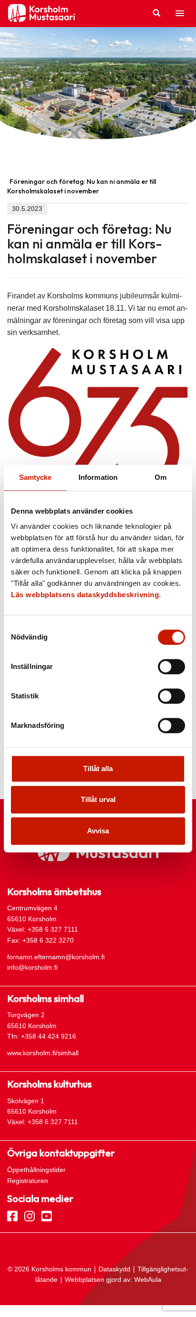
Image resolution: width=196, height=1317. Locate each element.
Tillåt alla (98, 768)
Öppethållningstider (36, 1170)
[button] (180, 13)
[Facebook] (12, 1215)
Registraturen (27, 1180)
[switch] (171, 666)
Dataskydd (114, 1269)
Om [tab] (161, 477)
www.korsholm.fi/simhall (42, 1053)
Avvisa (98, 831)
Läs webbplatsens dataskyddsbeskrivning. (86, 595)
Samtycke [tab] (35, 477)
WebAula (147, 1279)
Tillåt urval (98, 799)
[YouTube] (46, 1215)
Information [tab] (98, 477)
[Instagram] (29, 1215)
